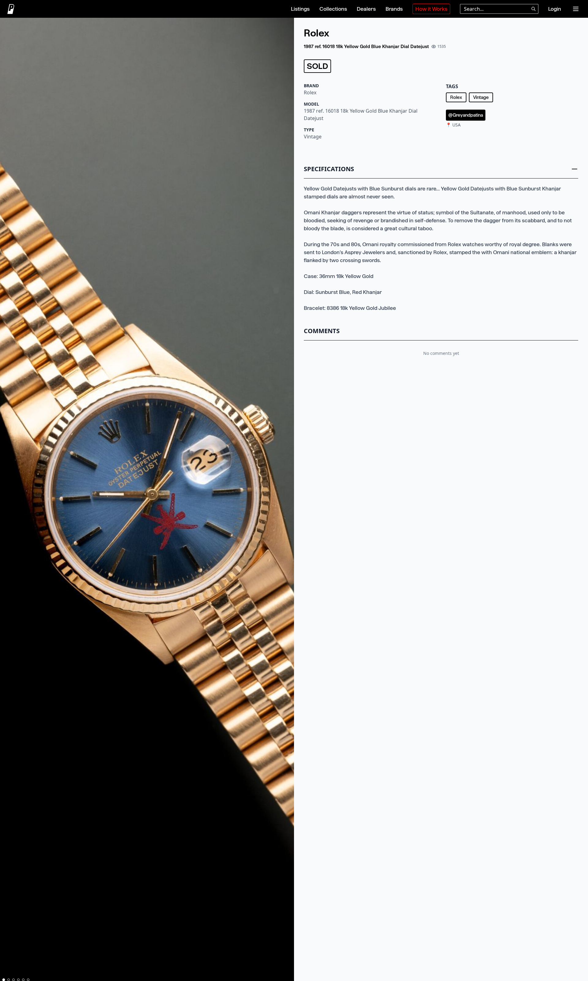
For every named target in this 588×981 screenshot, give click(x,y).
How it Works (431, 9)
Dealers (366, 9)
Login (554, 9)
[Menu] (576, 9)
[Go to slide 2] (8, 980)
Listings (300, 9)
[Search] (533, 8)
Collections (333, 9)
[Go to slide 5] (23, 980)
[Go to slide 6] (28, 980)
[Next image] (287, 501)
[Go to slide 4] (18, 980)
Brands (394, 9)
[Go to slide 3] (13, 980)
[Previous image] (7, 501)
